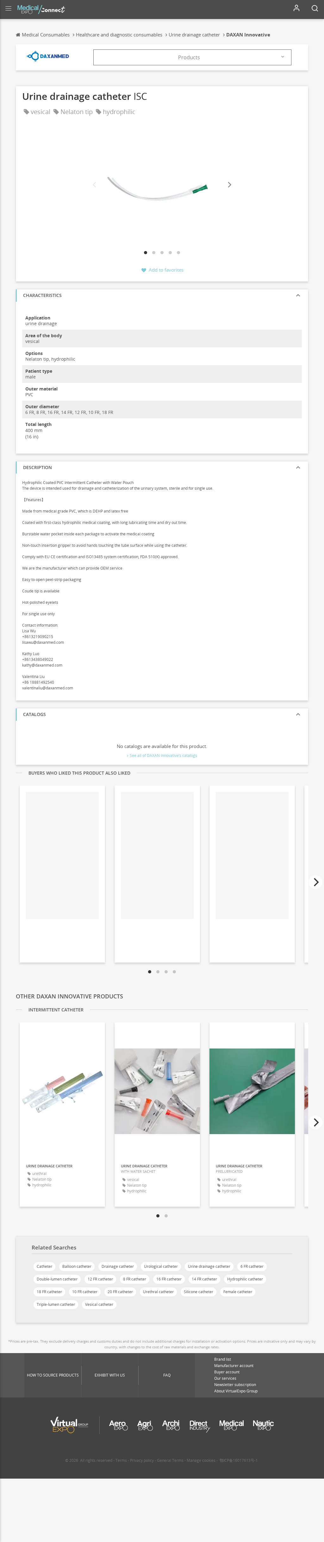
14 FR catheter (204, 1279)
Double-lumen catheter (57, 1279)
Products (189, 57)
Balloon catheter (76, 1266)
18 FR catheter (49, 1291)
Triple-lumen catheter (56, 1304)
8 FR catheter (134, 1279)
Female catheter (237, 1291)
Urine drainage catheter (209, 1266)
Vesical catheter (99, 1304)
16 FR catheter (169, 1279)
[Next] (229, 185)
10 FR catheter (84, 1291)
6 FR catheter (252, 1266)
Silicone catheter (198, 1291)
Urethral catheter (158, 1291)
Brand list (222, 1359)
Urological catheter (161, 1266)
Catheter (44, 1266)
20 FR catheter (120, 1291)
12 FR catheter (100, 1279)
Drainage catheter (118, 1266)
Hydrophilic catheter (245, 1279)
